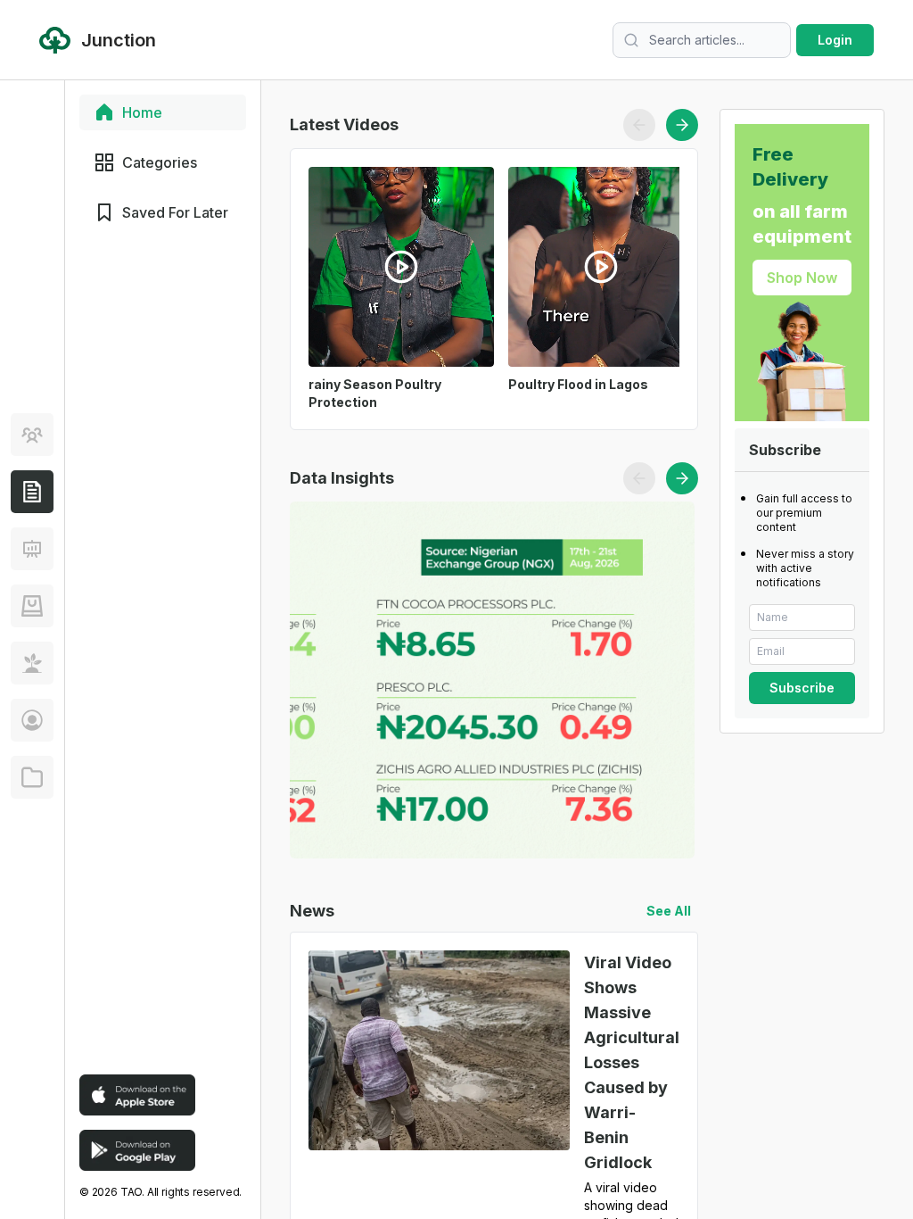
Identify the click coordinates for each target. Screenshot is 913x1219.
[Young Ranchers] (32, 548)
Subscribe (802, 687)
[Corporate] (32, 777)
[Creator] (32, 720)
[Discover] (32, 434)
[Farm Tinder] (32, 606)
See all (668, 910)
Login (835, 39)
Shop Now (802, 277)
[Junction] (32, 491)
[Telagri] (32, 663)
